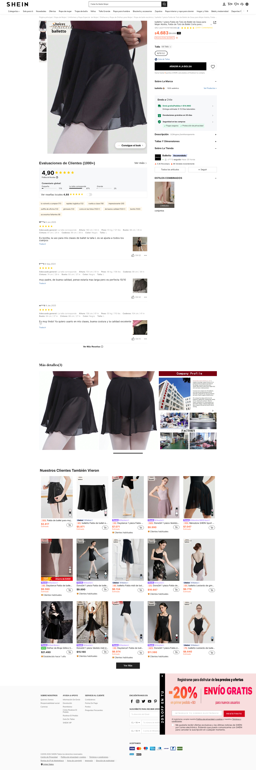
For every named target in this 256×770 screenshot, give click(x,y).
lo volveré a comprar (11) (51, 203)
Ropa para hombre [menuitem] (121, 11)
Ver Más (128, 665)
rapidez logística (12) (74, 203)
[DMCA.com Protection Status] (138, 754)
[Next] (212, 410)
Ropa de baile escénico (143, 17)
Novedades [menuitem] (41, 11)
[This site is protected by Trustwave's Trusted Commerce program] (131, 754)
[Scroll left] (244, 11)
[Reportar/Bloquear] (145, 255)
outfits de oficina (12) (49, 209)
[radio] (161, 53)
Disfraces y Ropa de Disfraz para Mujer (116, 17)
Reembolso (67, 707)
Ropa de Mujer (60, 17)
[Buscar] (164, 4)
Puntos (88, 707)
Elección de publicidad (105, 761)
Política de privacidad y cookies (73, 757)
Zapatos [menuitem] (158, 11)
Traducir (42, 244)
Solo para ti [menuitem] (28, 11)
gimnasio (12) (68, 209)
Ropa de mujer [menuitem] (65, 11)
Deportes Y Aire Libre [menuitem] (240, 11)
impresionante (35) (116, 203)
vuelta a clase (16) (96, 203)
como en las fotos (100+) (89, 209)
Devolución (67, 703)
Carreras (44, 707)
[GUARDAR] (213, 66)
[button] (242, 4)
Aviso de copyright (74, 761)
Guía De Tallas (69, 719)
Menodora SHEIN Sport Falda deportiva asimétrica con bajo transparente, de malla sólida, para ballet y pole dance (199, 523)
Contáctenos (90, 700)
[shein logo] (17, 4)
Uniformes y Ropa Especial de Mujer (83, 17)
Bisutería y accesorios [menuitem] (142, 11)
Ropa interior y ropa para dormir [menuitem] (179, 11)
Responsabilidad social (50, 703)
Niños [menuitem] (93, 11)
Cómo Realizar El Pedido (70, 711)
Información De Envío (71, 700)
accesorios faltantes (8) (50, 214)
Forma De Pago (91, 703)
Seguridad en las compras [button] (174, 122)
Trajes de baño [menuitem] (81, 11)
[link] (229, 4)
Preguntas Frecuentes (94, 710)
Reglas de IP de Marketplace (52, 761)
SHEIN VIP (67, 723)
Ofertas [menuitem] (52, 11)
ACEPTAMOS (135, 743)
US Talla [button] (165, 47)
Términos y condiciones (98, 757)
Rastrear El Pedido (70, 716)
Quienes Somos (47, 700)
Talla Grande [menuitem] (104, 11)
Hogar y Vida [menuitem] (202, 11)
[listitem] (164, 195)
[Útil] (133, 255)
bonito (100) (135, 209)
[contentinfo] (173, 748)
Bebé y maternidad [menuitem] (219, 11)
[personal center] (224, 4)
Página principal (45, 17)
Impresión (89, 761)
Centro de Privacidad (49, 757)
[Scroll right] (247, 11)
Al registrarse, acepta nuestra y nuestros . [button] (206, 720)
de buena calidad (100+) (115, 209)
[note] (123, 532)
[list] (153, 701)
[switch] (89, 194)
